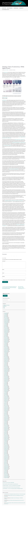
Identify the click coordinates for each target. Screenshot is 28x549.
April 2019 (5, 384)
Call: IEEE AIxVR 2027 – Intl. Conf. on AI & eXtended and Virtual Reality (11, 485)
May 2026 (5, 315)
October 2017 (6, 399)
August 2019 (5, 381)
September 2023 (6, 341)
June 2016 (5, 412)
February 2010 (6, 474)
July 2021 (5, 362)
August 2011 (5, 459)
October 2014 (6, 428)
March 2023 (5, 346)
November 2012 (6, 447)
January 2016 (6, 416)
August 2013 (5, 440)
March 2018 (5, 395)
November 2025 (6, 320)
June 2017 (5, 402)
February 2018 (6, 396)
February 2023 (6, 347)
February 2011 (6, 464)
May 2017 (5, 403)
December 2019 (6, 378)
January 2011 (6, 465)
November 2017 (6, 398)
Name (3, 269)
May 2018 (5, 393)
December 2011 (6, 456)
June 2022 (5, 353)
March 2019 (5, 385)
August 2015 (5, 420)
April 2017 (5, 404)
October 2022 (6, 350)
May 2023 (5, 344)
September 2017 (6, 400)
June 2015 (5, 422)
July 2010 (5, 470)
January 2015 (6, 426)
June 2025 (5, 324)
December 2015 (6, 417)
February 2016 (6, 415)
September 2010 (6, 468)
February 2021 (6, 366)
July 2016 (5, 411)
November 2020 (6, 369)
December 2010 (6, 466)
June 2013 (5, 441)
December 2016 (6, 407)
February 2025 (6, 327)
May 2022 (5, 354)
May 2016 (5, 413)
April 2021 (5, 365)
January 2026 (6, 318)
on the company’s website (7, 145)
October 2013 (6, 438)
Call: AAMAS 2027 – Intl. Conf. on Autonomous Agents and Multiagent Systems (13, 488)
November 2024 (6, 330)
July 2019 (5, 382)
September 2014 (6, 429)
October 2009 (6, 477)
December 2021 (6, 358)
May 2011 (5, 462)
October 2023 (6, 340)
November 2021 (6, 359)
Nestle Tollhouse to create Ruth (19, 139)
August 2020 (6, 371)
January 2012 (6, 455)
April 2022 (5, 355)
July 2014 (5, 431)
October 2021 (6, 360)
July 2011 (5, 460)
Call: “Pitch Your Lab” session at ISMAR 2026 (8, 482)
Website (3, 276)
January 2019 (6, 387)
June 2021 (5, 363)
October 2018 (6, 389)
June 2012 (5, 451)
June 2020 (5, 373)
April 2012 (5, 453)
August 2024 (5, 332)
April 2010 (5, 472)
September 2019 (6, 380)
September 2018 (6, 390)
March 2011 (5, 463)
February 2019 (6, 386)
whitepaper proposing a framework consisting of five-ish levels (14, 200)
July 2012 (5, 450)
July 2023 (5, 343)
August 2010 (5, 469)
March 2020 (5, 375)
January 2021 (6, 367)
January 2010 (6, 475)
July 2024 (5, 333)
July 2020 (5, 372)
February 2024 (6, 337)
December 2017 (6, 397)
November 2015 (6, 418)
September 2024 (6, 331)
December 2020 (6, 368)
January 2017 (6, 406)
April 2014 (5, 433)
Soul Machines (4, 100)
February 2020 (6, 376)
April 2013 (5, 443)
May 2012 (5, 452)
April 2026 (5, 316)
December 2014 (6, 427)
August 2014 (5, 430)
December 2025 (6, 319)
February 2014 (6, 435)
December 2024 (6, 329)
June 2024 (5, 334)
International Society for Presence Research (8, 3)
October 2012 (6, 448)
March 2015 (5, 424)
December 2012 (6, 446)
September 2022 (6, 351)
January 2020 (6, 377)
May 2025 (5, 325)
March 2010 (5, 473)
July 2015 (5, 421)
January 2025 (6, 328)
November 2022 (6, 349)
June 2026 (5, 314)
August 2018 (5, 391)
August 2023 (5, 342)
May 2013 (5, 442)
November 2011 (6, 457)
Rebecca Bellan (5, 97)
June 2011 (5, 461)
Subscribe (5, 295)
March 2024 (5, 336)
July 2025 (5, 323)
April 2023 (5, 345)
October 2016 (6, 409)
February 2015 (6, 425)
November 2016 (6, 408)
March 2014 (5, 434)
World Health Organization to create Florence (18, 142)
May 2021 (5, 364)
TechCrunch (5, 72)
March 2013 (5, 444)
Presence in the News (6, 305)
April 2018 (5, 394)
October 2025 (6, 321)
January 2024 (6, 338)
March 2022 (5, 356)
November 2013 (6, 437)
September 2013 (6, 439)
